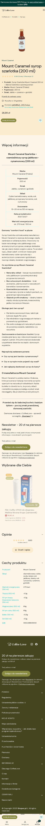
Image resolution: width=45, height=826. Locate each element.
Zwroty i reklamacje (10, 707)
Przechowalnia (8, 741)
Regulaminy (6, 697)
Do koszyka (30, 505)
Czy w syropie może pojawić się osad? (21, 361)
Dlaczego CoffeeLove (11, 768)
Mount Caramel (8, 60)
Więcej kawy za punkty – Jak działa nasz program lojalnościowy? (19, 730)
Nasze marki (7, 800)
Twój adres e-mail (8, 441)
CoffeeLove (5, 17)
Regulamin (29, 453)
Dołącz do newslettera (16, 447)
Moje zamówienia (9, 724)
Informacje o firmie (9, 784)
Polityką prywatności (27, 458)
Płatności (6, 752)
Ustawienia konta (9, 736)
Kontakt (5, 779)
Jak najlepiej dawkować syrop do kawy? (22, 367)
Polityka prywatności (11, 712)
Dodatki (15, 17)
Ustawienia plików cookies (13, 702)
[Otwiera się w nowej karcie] (31, 644)
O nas (4, 773)
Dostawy (5, 757)
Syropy (22, 17)
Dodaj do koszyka (8, 120)
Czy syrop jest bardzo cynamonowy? (21, 356)
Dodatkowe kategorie (11, 789)
